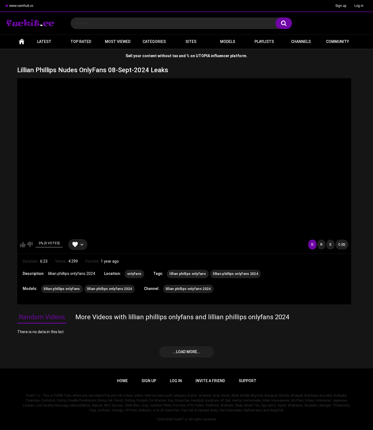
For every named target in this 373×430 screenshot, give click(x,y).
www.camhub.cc (21, 6)
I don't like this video (30, 244)
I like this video (23, 244)
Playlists (264, 41)
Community (337, 41)
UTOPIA (203, 56)
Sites (190, 41)
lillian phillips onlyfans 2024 (235, 274)
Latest (44, 41)
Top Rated (80, 41)
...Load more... (186, 352)
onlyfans (134, 274)
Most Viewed (118, 41)
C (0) (341, 244)
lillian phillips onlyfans (188, 274)
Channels (301, 41)
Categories (154, 41)
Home (21, 42)
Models (227, 41)
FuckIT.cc (181, 419)
